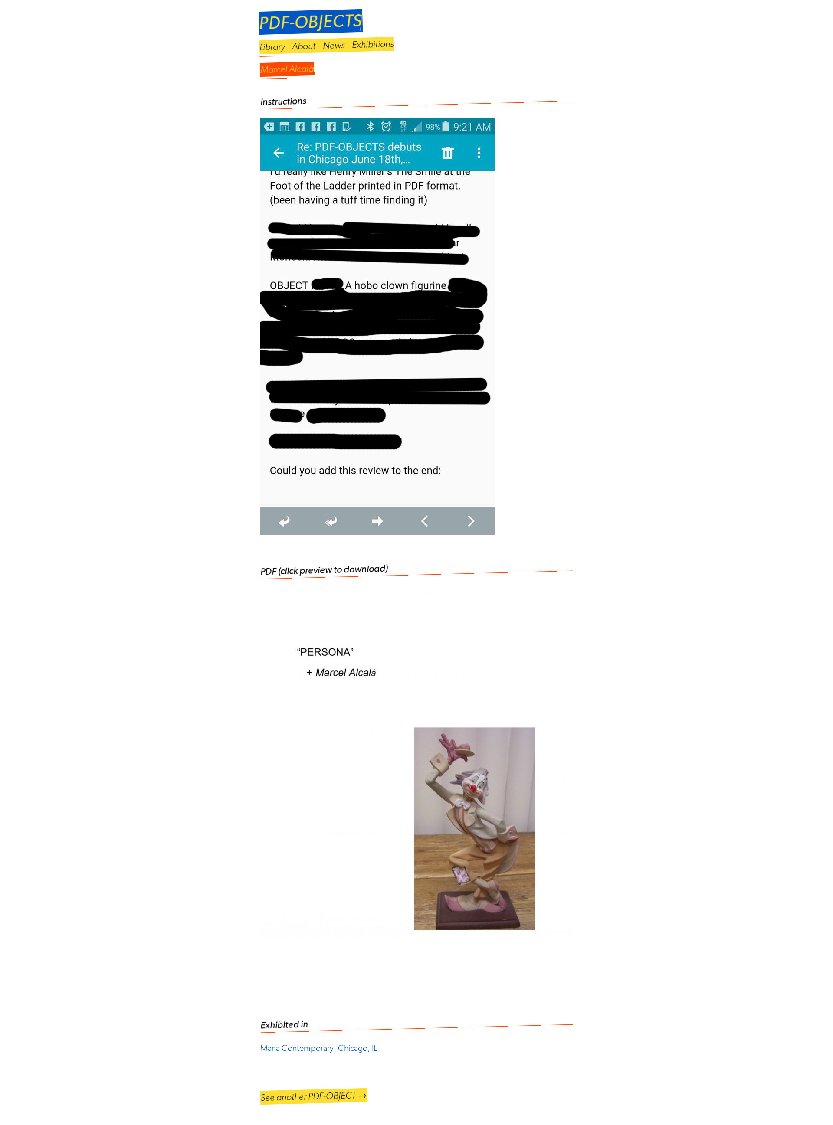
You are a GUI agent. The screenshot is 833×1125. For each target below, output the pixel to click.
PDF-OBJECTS (310, 21)
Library (272, 47)
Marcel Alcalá (287, 69)
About (304, 46)
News (334, 45)
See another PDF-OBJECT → (313, 1096)
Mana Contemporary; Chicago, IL (318, 1048)
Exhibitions (373, 44)
